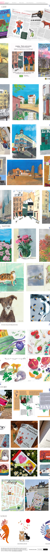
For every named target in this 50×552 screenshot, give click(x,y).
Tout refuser (40, 549)
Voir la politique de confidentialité (17, 550)
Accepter (45, 549)
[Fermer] (48, 549)
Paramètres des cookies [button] (32, 549)
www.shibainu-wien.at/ (22, 543)
